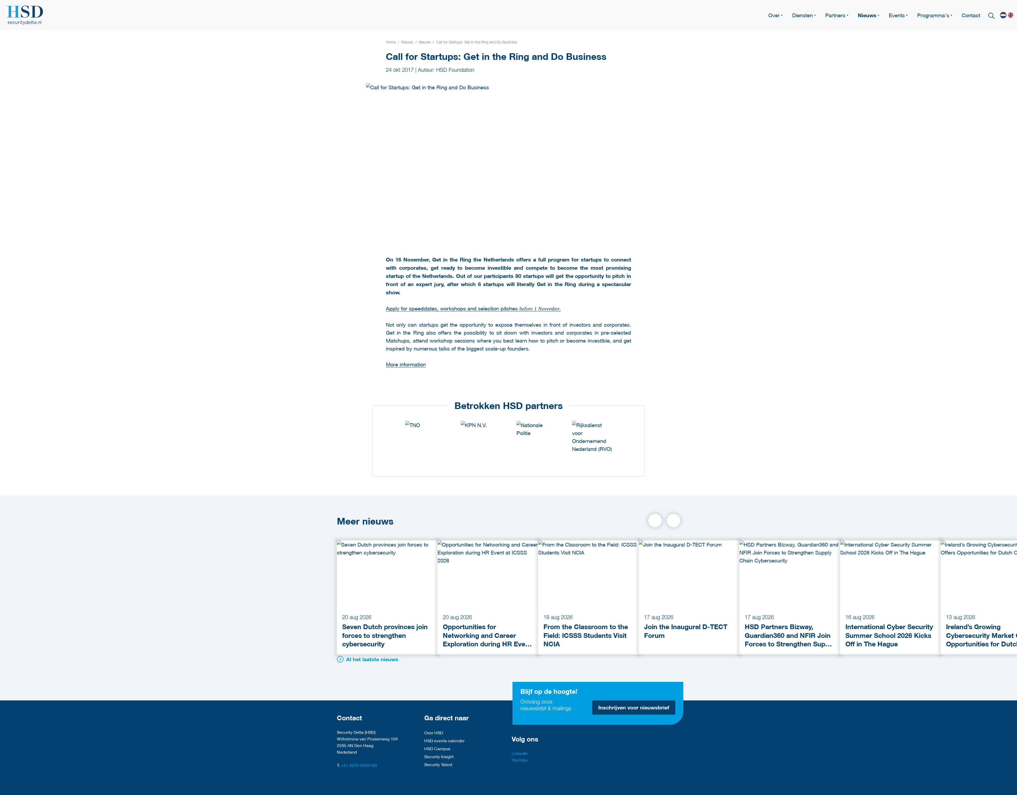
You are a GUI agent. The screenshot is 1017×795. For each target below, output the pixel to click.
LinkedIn (520, 753)
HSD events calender (444, 740)
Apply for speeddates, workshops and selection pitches (473, 308)
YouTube (520, 759)
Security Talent (438, 764)
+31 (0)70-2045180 (359, 765)
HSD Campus (437, 748)
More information (406, 364)
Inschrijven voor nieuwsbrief (633, 707)
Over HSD (433, 732)
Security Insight (439, 756)
